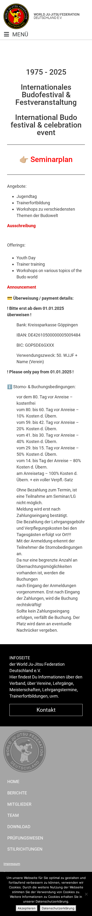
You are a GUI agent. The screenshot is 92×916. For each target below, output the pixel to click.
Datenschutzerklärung (58, 908)
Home (13, 781)
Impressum (12, 864)
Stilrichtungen (24, 849)
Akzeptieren (27, 908)
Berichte (17, 792)
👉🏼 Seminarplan (46, 159)
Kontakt (46, 710)
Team (13, 815)
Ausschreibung (21, 225)
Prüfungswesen (25, 837)
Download (18, 826)
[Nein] (86, 894)
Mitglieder (19, 804)
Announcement (21, 287)
